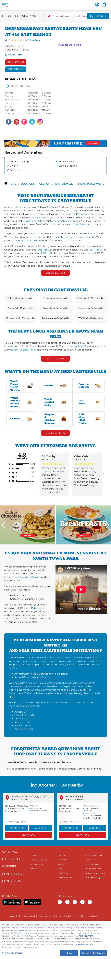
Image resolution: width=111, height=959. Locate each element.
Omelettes (40, 217)
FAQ (60, 869)
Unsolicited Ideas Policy (87, 916)
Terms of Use (45, 916)
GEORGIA (45, 183)
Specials (33, 869)
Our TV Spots (63, 873)
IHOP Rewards (36, 864)
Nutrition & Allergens (94, 878)
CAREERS (9, 866)
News (60, 864)
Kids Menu (43, 249)
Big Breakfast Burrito (29, 240)
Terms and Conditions (63, 916)
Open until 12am (74, 799)
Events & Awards (65, 878)
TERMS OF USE (25, 930)
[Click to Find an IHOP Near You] (49, 16)
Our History (63, 860)
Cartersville (64, 183)
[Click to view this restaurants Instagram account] (40, 121)
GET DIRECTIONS (56, 272)
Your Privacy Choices (12, 953)
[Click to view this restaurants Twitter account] (32, 121)
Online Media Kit (92, 864)
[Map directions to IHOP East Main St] (81, 84)
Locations (28, 183)
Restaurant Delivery (38, 860)
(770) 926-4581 (71, 822)
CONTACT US (11, 881)
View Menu (28, 834)
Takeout (23, 577)
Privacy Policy (30, 916)
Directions (15, 69)
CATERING (9, 851)
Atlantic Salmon (64, 237)
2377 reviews (33, 40)
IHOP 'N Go (46, 253)
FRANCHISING (12, 873)
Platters (49, 240)
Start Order (15, 62)
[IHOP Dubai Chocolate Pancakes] (27, 524)
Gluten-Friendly (80, 224)
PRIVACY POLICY (85, 944)
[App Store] (32, 902)
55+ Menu (95, 249)
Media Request (91, 860)
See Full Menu (55, 433)
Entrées (37, 237)
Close (69, 953)
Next (107, 525)
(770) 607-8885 (17, 822)
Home (13, 183)
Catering (36, 608)
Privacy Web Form (93, 869)
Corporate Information (95, 855)
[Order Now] (104, 4)
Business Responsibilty (95, 873)
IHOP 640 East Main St (91, 183)
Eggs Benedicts (33, 221)
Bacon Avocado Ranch (23, 349)
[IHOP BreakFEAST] (83, 524)
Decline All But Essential (93, 953)
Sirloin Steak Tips (86, 237)
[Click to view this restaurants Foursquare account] (24, 121)
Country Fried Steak (79, 346)
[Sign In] (97, 4)
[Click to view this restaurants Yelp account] (16, 121)
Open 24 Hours (19, 799)
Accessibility (16, 916)
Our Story (62, 855)
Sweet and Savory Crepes (65, 221)
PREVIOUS (3, 525)
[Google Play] (11, 902)
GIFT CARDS (11, 859)
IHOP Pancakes (80, 214)
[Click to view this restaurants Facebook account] (9, 121)
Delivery (36, 577)
